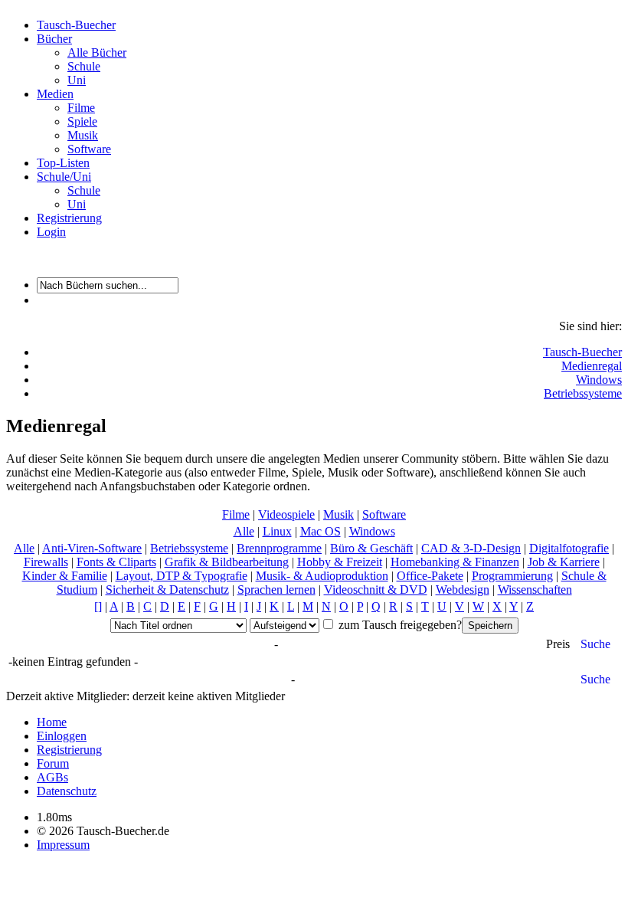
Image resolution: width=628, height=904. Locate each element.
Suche (595, 643)
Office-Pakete (430, 575)
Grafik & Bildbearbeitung (227, 561)
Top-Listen (63, 162)
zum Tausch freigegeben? (398, 624)
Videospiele (286, 514)
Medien (55, 93)
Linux (277, 531)
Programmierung (512, 575)
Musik (82, 135)
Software (89, 149)
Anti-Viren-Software (92, 548)
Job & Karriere (564, 561)
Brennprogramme (279, 548)
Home (52, 722)
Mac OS (320, 531)
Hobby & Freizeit (339, 561)
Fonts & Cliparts (116, 561)
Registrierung (69, 217)
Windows (599, 379)
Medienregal (591, 365)
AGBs (52, 777)
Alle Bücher (96, 52)
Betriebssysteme (583, 393)
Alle (244, 531)
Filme (81, 107)
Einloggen (62, 735)
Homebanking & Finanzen (455, 561)
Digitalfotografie (569, 548)
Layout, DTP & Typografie (181, 575)
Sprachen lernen (276, 589)
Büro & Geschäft (371, 548)
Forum (53, 763)
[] (98, 606)
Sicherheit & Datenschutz (167, 589)
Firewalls (46, 561)
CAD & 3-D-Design (471, 548)
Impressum (63, 844)
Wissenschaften (535, 589)
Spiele (82, 121)
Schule (83, 66)
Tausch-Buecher (76, 24)
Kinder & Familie (64, 575)
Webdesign (462, 589)
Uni (76, 80)
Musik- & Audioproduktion (322, 575)
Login (51, 231)
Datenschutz (66, 791)
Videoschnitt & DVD (375, 589)
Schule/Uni (64, 176)
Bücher (54, 38)
